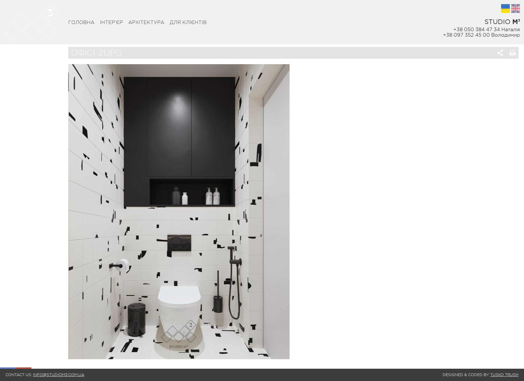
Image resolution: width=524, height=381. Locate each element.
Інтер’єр (111, 22)
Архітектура (146, 22)
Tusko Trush (504, 375)
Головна (81, 22)
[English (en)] (515, 8)
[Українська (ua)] (505, 8)
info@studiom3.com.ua (58, 375)
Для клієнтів (188, 22)
